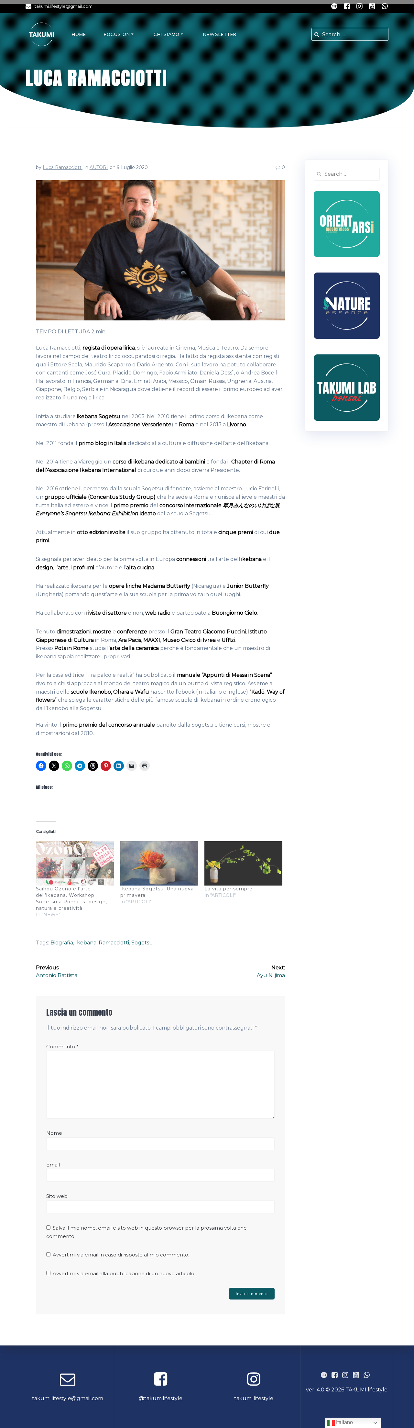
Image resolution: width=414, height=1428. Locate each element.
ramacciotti (114, 943)
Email (53, 1165)
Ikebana (85, 943)
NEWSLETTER (219, 34)
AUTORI (99, 167)
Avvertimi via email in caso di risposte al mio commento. (121, 1255)
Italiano (344, 1422)
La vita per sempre (228, 889)
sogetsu (142, 943)
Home (79, 34)
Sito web (57, 1196)
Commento (62, 1046)
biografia (61, 943)
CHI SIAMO (167, 34)
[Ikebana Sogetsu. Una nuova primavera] (159, 863)
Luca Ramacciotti (62, 167)
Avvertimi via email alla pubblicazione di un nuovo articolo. (124, 1273)
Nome (54, 1133)
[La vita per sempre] (243, 863)
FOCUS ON (117, 34)
